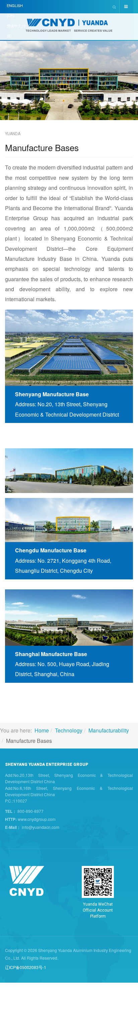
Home (41, 730)
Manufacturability (108, 730)
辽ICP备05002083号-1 (25, 967)
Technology (68, 730)
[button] (12, 470)
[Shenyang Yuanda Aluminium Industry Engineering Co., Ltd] (69, 27)
